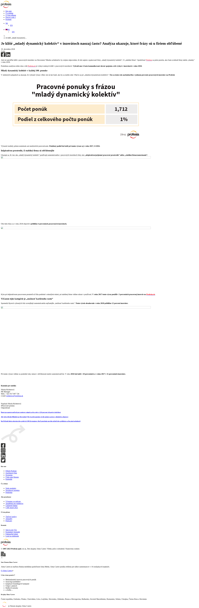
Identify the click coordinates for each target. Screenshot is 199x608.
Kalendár (9, 479)
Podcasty (9, 521)
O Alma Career (6, 571)
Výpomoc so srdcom (13, 501)
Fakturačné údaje (12, 534)
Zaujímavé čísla (11, 473)
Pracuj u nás (11, 17)
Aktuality (9, 519)
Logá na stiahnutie (12, 536)
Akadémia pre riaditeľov (14, 503)
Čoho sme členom (12, 477)
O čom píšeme (11, 15)
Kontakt (8, 19)
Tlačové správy (11, 517)
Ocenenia (9, 475)
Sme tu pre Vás (11, 530)
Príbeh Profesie (11, 471)
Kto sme (9, 11)
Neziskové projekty (13, 490)
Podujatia (9, 492)
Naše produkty (11, 488)
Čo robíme (9, 13)
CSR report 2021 (12, 508)
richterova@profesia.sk (14, 396)
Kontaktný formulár (13, 532)
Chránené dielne (11, 506)
